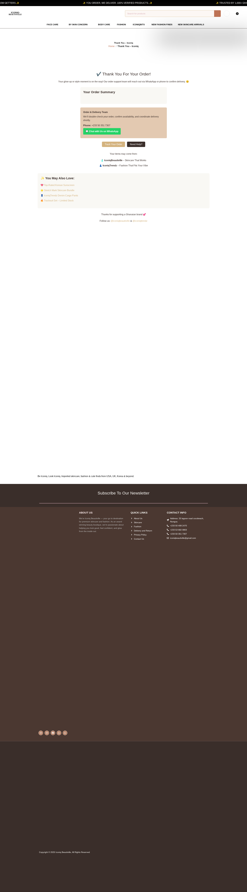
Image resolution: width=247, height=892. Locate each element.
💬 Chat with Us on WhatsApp (102, 131)
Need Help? (136, 144)
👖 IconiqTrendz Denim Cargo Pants (59, 195)
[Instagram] (40, 733)
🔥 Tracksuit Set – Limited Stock (57, 200)
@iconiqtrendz (140, 221)
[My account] (226, 13)
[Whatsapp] (59, 733)
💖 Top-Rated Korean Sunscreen (57, 185)
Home (111, 46)
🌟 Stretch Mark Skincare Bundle (57, 190)
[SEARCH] (217, 13)
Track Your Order (113, 144)
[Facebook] (53, 733)
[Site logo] (15, 13)
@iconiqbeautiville (120, 221)
